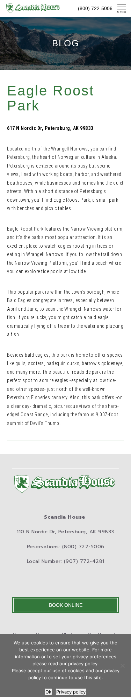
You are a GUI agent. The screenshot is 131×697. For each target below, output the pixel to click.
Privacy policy (71, 692)
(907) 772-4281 (84, 561)
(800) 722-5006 (95, 8)
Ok (48, 692)
